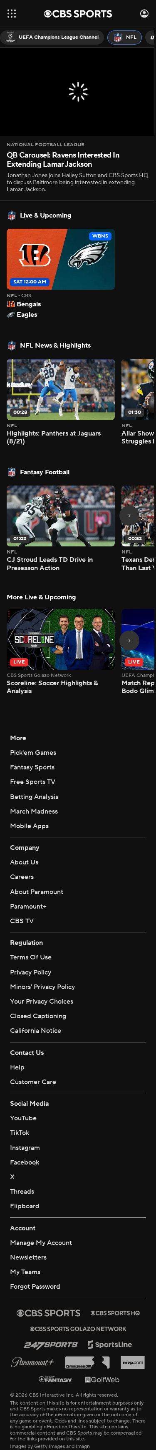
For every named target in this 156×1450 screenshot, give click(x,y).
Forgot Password (35, 1286)
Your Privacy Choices (41, 1001)
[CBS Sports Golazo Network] (78, 1329)
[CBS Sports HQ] (115, 1313)
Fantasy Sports (32, 767)
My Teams (25, 1272)
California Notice (35, 1031)
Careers (22, 877)
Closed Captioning (38, 1016)
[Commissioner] (87, 1362)
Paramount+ (28, 906)
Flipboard (25, 1206)
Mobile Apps (29, 826)
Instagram (25, 1148)
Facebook (24, 1162)
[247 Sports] (51, 1345)
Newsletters (28, 1257)
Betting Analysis (34, 797)
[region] (78, 92)
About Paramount (36, 892)
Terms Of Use (31, 957)
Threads (22, 1191)
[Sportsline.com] (110, 1345)
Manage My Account (41, 1243)
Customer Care (33, 1082)
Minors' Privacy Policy (42, 987)
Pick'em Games (33, 753)
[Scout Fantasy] (56, 1378)
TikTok (19, 1133)
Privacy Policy (30, 972)
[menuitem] (52, 37)
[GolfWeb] (102, 1379)
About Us (24, 862)
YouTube (23, 1118)
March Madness (34, 811)
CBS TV (22, 921)
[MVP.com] (132, 1362)
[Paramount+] (32, 1362)
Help (17, 1067)
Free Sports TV (32, 782)
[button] (12, 13)
